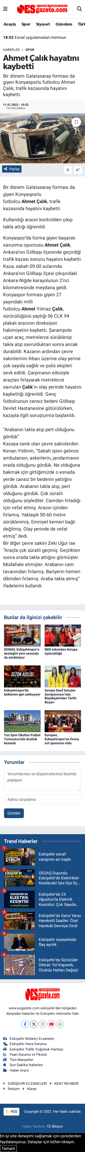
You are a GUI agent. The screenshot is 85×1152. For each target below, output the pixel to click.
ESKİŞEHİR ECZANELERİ (27, 1083)
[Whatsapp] (60, 1024)
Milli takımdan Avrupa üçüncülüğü (61, 651)
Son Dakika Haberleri (26, 1065)
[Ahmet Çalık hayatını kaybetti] (42, 138)
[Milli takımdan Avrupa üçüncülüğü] (63, 635)
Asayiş (10, 24)
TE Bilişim (55, 1126)
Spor (25, 24)
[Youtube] (51, 1024)
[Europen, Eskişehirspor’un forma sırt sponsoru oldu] (63, 720)
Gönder (14, 813)
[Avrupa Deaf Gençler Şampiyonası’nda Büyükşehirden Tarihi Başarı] (63, 676)
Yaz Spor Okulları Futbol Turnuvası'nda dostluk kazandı (22, 739)
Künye (32, 1089)
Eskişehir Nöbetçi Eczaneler (32, 1039)
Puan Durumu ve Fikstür (28, 1054)
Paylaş (14, 169)
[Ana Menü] (5, 9)
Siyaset (43, 24)
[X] (34, 1024)
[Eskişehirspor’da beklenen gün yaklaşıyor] (22, 676)
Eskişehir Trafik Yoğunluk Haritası (36, 1049)
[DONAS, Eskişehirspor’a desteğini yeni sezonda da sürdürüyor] (22, 635)
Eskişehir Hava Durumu (28, 1044)
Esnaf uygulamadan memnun (34, 37)
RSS (13, 1111)
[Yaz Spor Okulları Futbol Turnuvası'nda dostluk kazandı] (22, 720)
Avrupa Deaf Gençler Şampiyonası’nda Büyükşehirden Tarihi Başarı (60, 696)
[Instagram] (43, 1024)
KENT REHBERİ (66, 1083)
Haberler (11, 50)
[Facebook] (25, 1024)
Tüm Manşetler (21, 1060)
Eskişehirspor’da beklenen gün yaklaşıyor (22, 692)
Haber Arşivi (19, 1070)
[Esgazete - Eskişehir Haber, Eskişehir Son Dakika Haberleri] (42, 8)
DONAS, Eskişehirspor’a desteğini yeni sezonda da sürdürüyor (21, 653)
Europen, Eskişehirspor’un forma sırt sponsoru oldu (62, 739)
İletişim (14, 1089)
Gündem (63, 24)
